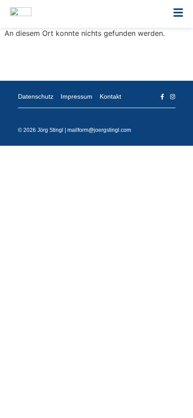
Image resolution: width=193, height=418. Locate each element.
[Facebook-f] (162, 97)
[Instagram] (172, 97)
